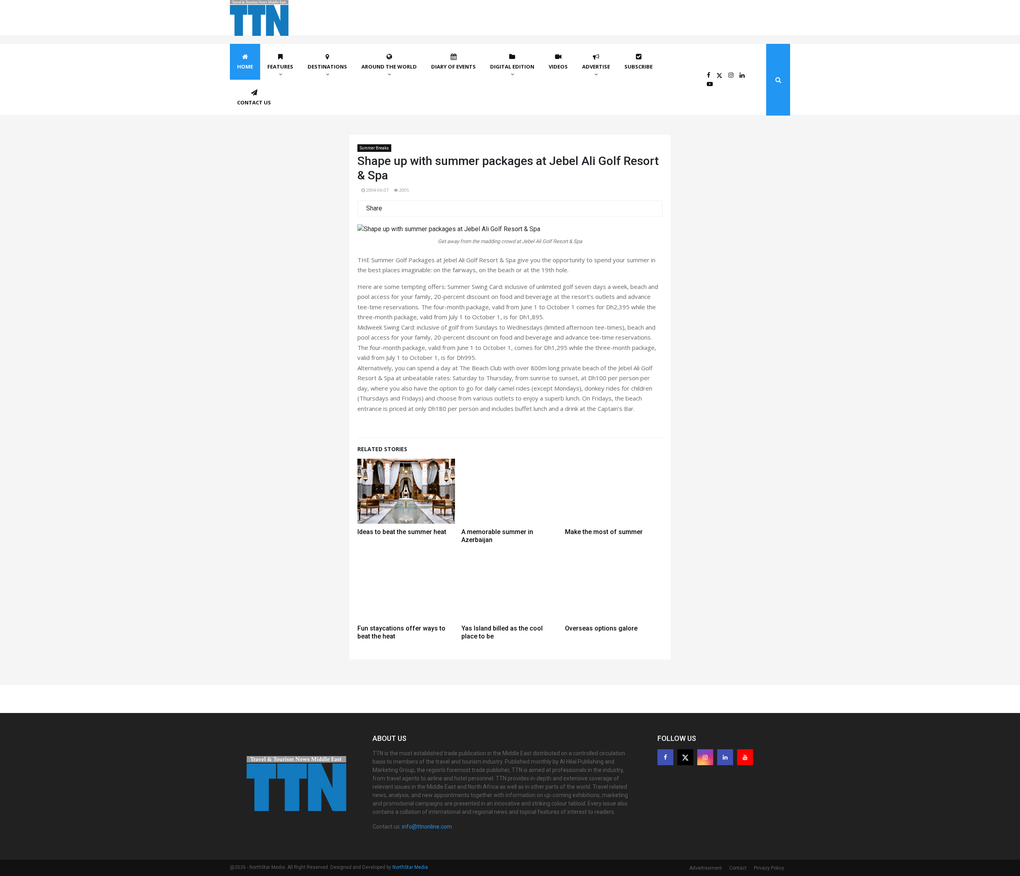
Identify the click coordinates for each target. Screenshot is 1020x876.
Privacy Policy (769, 868)
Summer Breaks (374, 148)
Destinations (327, 66)
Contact (738, 868)
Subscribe (638, 66)
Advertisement (705, 868)
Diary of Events (453, 66)
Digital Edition (512, 66)
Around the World (389, 66)
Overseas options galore (601, 628)
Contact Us (254, 102)
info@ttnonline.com (427, 826)
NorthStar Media (410, 867)
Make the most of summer (604, 532)
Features (280, 66)
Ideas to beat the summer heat (401, 532)
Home (245, 66)
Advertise (596, 66)
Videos (558, 66)
